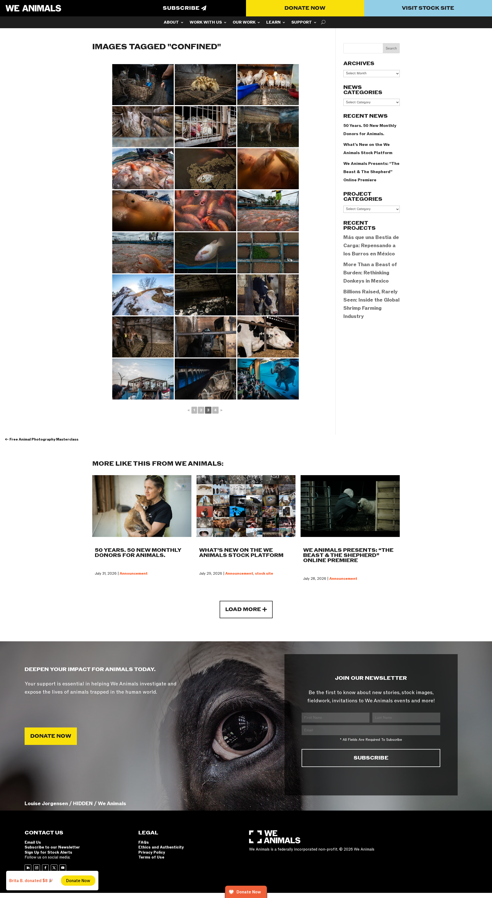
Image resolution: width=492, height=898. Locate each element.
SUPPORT (301, 23)
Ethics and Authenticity (161, 847)
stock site (264, 573)
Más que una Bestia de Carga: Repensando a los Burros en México (371, 245)
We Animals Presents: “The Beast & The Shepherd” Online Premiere (371, 172)
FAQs (143, 842)
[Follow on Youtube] (62, 867)
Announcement (134, 573)
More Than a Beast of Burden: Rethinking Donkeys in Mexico (370, 272)
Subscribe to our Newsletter (52, 847)
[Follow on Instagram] (36, 867)
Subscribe (181, 8)
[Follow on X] (54, 867)
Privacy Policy (151, 852)
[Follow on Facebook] (45, 867)
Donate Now (304, 8)
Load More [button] (243, 609)
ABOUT (171, 23)
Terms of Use (151, 857)
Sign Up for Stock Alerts (48, 852)
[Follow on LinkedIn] (28, 867)
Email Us (33, 842)
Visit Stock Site (428, 8)
